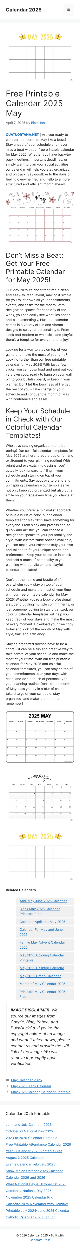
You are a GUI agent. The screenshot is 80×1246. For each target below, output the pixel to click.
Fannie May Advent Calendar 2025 (42, 944)
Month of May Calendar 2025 (42, 984)
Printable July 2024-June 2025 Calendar (37, 1211)
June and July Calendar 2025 (29, 1125)
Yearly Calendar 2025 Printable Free (34, 1151)
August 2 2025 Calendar (25, 1158)
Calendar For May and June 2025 (41, 932)
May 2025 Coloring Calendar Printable (42, 957)
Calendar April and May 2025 (42, 922)
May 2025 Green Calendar (40, 976)
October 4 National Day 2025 (28, 1191)
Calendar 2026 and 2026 (25, 1177)
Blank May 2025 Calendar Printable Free (40, 911)
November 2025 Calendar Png (29, 1197)
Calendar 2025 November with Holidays (37, 1204)
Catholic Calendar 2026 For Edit (31, 1217)
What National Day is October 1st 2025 (36, 1184)
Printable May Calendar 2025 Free (42, 994)
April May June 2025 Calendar (43, 901)
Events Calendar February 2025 (30, 1164)
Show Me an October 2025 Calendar (34, 1171)
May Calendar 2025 (26, 1080)
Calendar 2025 (24, 10)
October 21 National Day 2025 (29, 1131)
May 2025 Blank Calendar (31, 1086)
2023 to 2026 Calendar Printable (31, 1138)
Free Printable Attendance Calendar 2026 (38, 1144)
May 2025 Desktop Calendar (42, 968)
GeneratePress (40, 1240)
